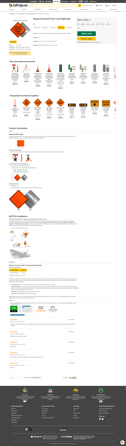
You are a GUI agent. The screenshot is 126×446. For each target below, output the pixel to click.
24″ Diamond (45, 27)
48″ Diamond (69, 27)
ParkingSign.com (76, 437)
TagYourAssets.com (88, 437)
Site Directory (14, 422)
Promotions (76, 417)
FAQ (74, 410)
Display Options (27, 377)
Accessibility (14, 420)
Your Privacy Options (46, 417)
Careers (75, 415)
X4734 (25, 53)
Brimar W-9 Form (103, 410)
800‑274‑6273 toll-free (49, 435)
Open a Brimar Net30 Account (106, 408)
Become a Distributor (104, 413)
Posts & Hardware (113, 9)
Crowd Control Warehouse (90, 436)
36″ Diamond (61, 27)
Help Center (76, 408)
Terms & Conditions (15, 417)
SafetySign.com (83, 436)
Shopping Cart (45, 410)
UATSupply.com (76, 438)
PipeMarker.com (81, 437)
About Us (13, 408)
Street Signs (11, 9)
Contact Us (13, 413)
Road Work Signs (37, 9)
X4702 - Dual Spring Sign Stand (20, 169)
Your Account (45, 408)
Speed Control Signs (53, 9)
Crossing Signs (68, 9)
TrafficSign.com (12, 13)
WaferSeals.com (82, 438)
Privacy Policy (14, 410)
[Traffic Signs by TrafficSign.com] (18, 7)
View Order (44, 413)
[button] (122, 442)
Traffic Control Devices (30, 13)
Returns (43, 415)
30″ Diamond (53, 27)
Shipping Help (76, 413)
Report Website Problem (16, 415)
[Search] (79, 5)
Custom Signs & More (20, 13)
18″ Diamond (37, 27)
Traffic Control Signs (83, 9)
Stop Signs (24, 9)
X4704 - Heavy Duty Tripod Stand (20, 171)
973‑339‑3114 (97, 42)
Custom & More (98, 9)
